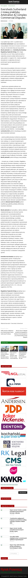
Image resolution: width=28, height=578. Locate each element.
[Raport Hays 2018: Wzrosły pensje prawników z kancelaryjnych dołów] (5, 547)
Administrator (4, 21)
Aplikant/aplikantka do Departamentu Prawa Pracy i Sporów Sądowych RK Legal (23, 355)
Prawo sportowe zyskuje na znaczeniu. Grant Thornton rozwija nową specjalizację (14, 355)
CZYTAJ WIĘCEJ (13, 553)
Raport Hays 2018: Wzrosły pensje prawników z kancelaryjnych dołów (17, 546)
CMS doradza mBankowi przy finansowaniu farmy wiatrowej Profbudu (7, 332)
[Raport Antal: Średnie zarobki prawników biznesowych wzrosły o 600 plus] (5, 512)
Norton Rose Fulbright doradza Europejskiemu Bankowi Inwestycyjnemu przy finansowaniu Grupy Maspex (20, 334)
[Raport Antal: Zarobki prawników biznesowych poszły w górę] (5, 530)
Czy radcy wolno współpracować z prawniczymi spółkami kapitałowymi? (18, 538)
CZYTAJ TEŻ (5, 342)
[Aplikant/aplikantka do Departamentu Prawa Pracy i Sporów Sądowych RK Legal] (23, 349)
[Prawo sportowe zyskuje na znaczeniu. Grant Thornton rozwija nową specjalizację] (14, 349)
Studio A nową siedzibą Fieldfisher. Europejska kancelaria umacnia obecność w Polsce (5, 355)
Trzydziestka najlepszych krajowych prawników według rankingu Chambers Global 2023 (18, 521)
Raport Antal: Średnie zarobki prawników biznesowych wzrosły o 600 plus (18, 511)
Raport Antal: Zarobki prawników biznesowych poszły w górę (16, 529)
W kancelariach (4, 350)
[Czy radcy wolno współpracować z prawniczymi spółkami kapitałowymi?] (5, 538)
